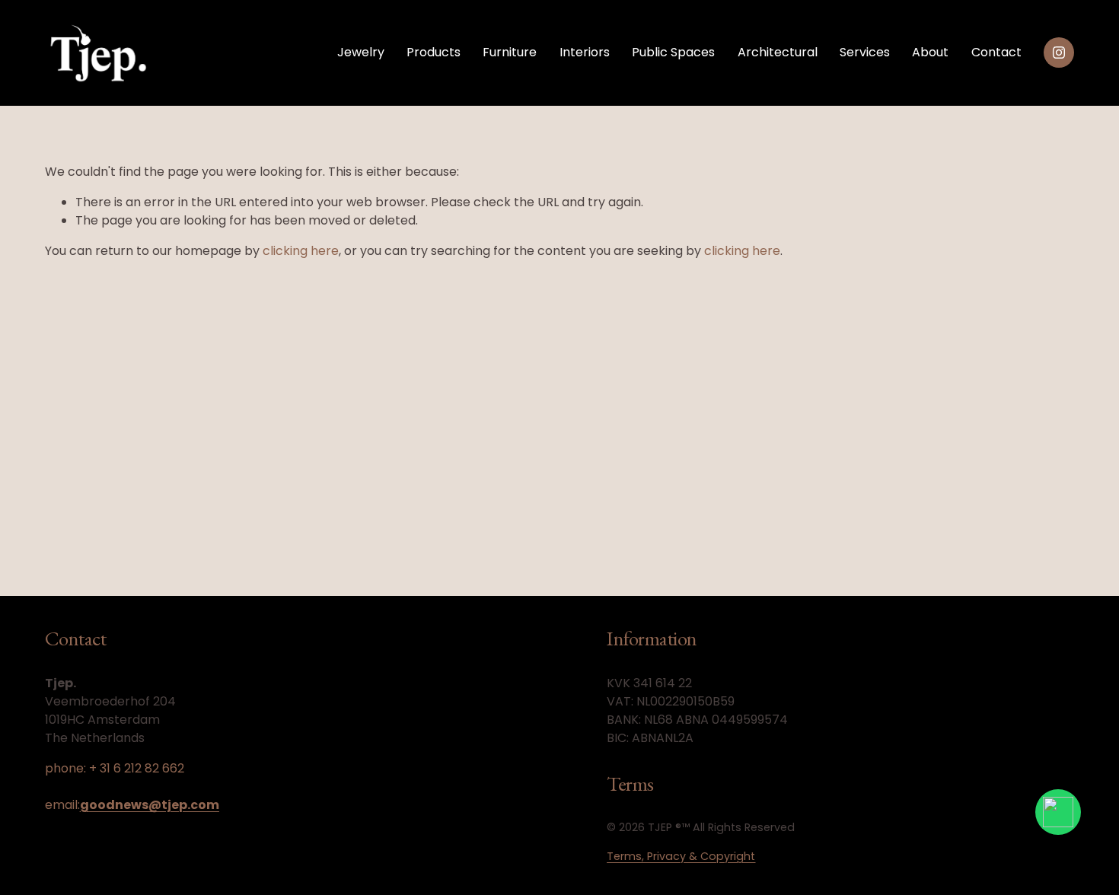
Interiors (585, 52)
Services (865, 52)
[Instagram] (1059, 52)
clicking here (301, 251)
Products (433, 52)
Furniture (510, 52)
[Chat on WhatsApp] (1058, 812)
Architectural (778, 52)
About (930, 52)
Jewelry (360, 52)
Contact (996, 52)
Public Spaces (673, 52)
